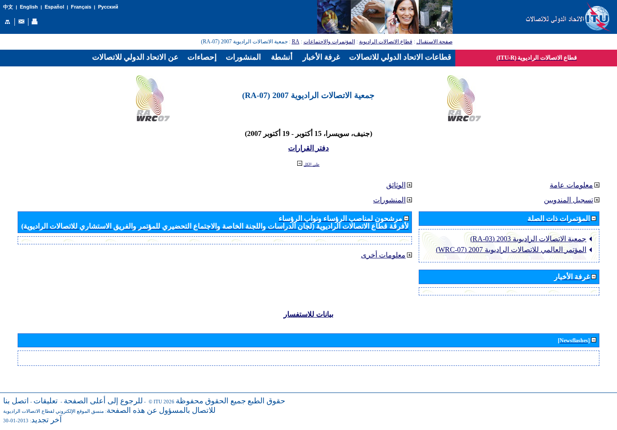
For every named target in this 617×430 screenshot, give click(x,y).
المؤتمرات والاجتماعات (329, 41)
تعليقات (45, 401)
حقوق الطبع (266, 401)
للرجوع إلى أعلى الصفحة (103, 401)
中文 (8, 7)
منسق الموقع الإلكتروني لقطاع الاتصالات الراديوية (53, 411)
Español (54, 6)
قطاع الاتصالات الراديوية (385, 41)
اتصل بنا (16, 401)
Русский (108, 6)
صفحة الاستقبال (434, 41)
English (29, 6)
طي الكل (311, 164)
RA (295, 41)
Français (81, 6)
